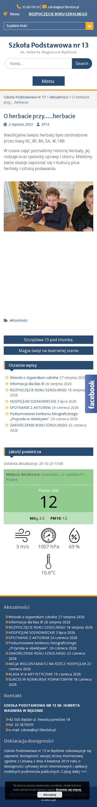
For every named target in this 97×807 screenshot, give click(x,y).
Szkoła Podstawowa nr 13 (49, 45)
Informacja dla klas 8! (27, 383)
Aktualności (59, 97)
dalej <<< (79, 771)
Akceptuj (49, 794)
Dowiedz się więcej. (69, 789)
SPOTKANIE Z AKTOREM (30, 407)
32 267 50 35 (31, 7)
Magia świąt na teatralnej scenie (49, 350)
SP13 (45, 124)
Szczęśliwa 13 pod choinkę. (48, 339)
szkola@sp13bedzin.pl (63, 7)
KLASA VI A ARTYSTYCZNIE (31, 674)
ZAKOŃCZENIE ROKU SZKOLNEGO (38, 425)
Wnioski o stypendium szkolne (34, 377)
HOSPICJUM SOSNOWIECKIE (33, 401)
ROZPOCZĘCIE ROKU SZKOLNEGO (58, 14)
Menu (48, 81)
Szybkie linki (16, 26)
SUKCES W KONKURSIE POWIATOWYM (40, 679)
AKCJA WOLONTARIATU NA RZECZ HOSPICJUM (47, 663)
